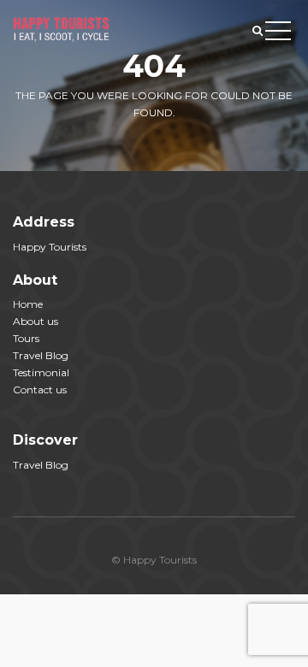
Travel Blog (40, 355)
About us (35, 321)
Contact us (40, 389)
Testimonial (41, 372)
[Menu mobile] (278, 34)
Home (28, 304)
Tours (26, 338)
